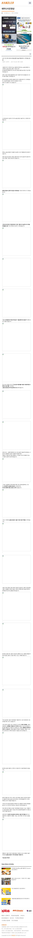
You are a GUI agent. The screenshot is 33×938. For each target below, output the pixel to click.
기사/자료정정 (14, 920)
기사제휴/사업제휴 (6, 920)
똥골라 (29, 861)
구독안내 (22, 915)
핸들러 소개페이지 (6, 915)
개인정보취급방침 (15, 915)
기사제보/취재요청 (19, 918)
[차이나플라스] (15, 911)
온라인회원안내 (5, 918)
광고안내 (12, 918)
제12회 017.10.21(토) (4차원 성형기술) (14, 861)
